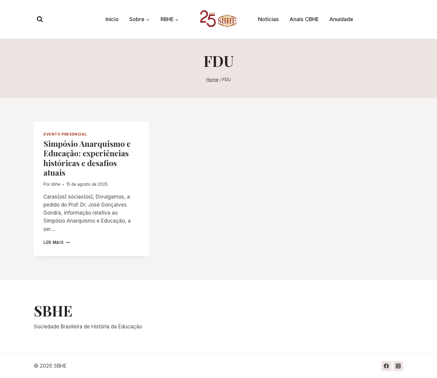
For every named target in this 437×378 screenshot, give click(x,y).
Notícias (268, 19)
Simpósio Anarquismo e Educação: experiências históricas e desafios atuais (87, 158)
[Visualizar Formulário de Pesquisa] (40, 19)
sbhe (55, 184)
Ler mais (56, 242)
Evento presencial (65, 134)
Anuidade (341, 19)
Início (112, 19)
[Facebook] (386, 366)
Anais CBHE (304, 19)
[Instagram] (398, 366)
